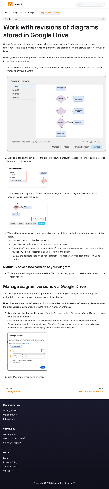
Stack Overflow (11, 442)
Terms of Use (10, 466)
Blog (5, 458)
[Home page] (5, 13)
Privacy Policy (10, 462)
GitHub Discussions (13, 438)
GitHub (6, 470)
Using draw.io (10, 414)
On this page (11, 19)
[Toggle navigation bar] (5, 4)
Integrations (9, 419)
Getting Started (10, 410)
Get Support (9, 434)
